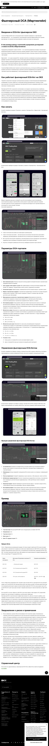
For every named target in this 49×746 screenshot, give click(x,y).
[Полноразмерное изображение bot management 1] (24, 367)
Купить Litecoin (34, 706)
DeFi (13, 702)
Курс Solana (42, 712)
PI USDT (41, 701)
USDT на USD (33, 718)
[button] (32, 7)
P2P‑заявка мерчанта (23, 709)
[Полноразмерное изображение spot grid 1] (24, 126)
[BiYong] (21, 742)
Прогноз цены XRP (43, 723)
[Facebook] (15, 742)
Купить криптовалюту (15, 694)
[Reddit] (17, 742)
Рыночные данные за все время (25, 698)
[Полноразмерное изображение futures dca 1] (24, 151)
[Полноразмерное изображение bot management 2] (24, 422)
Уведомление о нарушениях (4, 715)
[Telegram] (11, 742)
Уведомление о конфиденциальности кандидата (5, 698)
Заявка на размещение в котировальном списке (24, 705)
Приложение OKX (5, 721)
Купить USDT (33, 695)
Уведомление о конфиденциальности (5, 708)
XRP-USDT (42, 705)
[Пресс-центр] (23, 742)
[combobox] (25, 12)
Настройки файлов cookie (36, 742)
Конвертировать (15, 698)
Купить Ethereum (34, 700)
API (22, 695)
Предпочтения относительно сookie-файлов (4, 724)
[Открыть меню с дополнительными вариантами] (47, 7)
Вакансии (3, 700)
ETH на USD (33, 716)
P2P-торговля (15, 696)
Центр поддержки (5, 15)
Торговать (14, 700)
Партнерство (24, 694)
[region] (36, 734)
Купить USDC (33, 697)
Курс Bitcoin (42, 707)
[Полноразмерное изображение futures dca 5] (24, 265)
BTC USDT (42, 697)
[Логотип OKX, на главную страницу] (3, 7)
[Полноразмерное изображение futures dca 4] (24, 219)
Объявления (23, 719)
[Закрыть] (46, 724)
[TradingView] (19, 742)
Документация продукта (17, 15)
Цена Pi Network (43, 711)
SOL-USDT (42, 703)
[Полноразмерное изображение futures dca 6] (24, 390)
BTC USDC (42, 694)
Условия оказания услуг (5, 705)
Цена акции (14, 716)
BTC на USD (33, 715)
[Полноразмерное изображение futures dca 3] (24, 514)
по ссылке (4, 668)
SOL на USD (33, 720)
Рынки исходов (15, 714)
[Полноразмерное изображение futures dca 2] (24, 184)
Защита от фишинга (23, 717)
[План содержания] (46, 672)
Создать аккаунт (41, 7)
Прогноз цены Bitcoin (43, 717)
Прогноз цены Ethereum (43, 720)
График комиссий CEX (25, 701)
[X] (13, 742)
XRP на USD (33, 722)
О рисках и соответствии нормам (4, 711)
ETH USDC (42, 695)
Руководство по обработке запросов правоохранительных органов (5, 718)
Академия (14, 709)
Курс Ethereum (43, 709)
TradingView (14, 711)
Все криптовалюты (15, 707)
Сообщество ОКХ (25, 721)
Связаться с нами (5, 702)
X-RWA (13, 712)
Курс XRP (42, 714)
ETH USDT (42, 699)
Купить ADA (33, 702)
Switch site (6, 3)
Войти (35, 7)
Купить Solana (34, 704)
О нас (2, 695)
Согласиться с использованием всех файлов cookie (36, 739)
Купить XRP (33, 708)
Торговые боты (28, 15)
